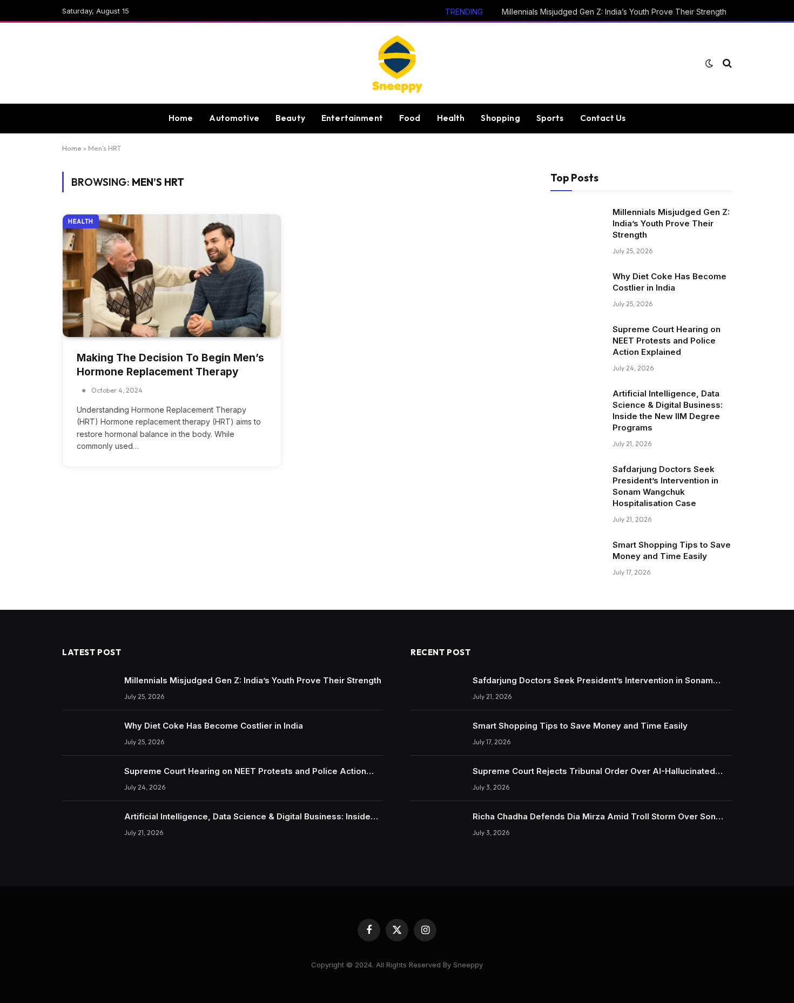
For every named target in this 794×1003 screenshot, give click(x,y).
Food (410, 118)
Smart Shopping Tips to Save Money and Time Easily (672, 550)
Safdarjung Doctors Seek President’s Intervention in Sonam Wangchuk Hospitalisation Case (665, 486)
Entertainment (352, 118)
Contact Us (603, 118)
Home (181, 118)
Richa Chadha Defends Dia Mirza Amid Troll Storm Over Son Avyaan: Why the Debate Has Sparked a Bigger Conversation (596, 816)
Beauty (290, 118)
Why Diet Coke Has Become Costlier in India (669, 282)
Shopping (500, 118)
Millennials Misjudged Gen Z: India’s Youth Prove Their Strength (614, 11)
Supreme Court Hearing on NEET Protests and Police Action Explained (667, 340)
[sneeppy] (397, 63)
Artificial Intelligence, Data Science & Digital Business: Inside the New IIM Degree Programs (668, 410)
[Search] (726, 63)
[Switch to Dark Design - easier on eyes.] (709, 63)
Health (451, 118)
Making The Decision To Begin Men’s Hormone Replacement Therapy (170, 365)
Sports (550, 118)
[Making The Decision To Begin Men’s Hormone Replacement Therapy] (172, 275)
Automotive (234, 118)
